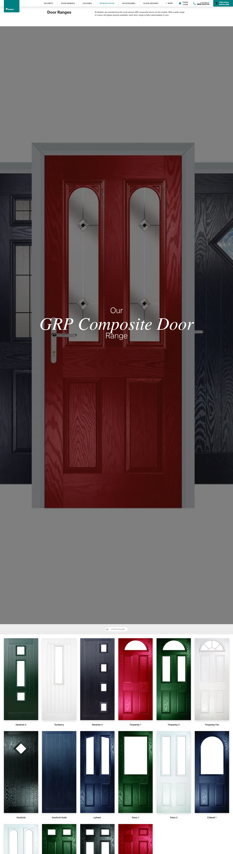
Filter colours (118, 629)
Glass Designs (150, 3)
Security (48, 3)
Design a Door (107, 3)
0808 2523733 (203, 4)
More (170, 3)
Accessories (128, 3)
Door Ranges (68, 3)
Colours (87, 3)
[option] (116, 325)
